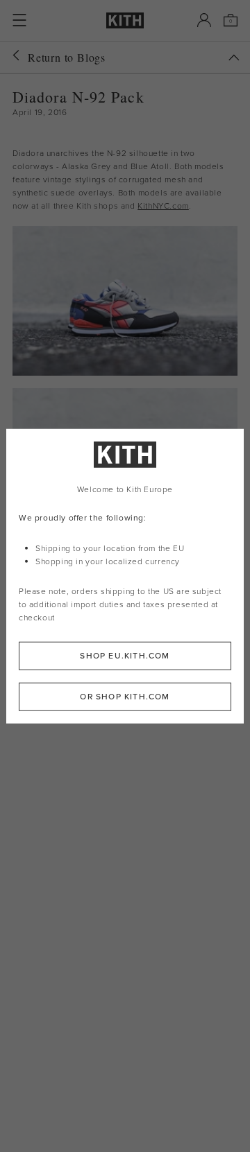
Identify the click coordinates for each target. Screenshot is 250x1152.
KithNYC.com (163, 206)
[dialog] (125, 576)
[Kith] (125, 20)
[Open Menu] (19, 20)
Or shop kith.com (124, 696)
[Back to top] (234, 57)
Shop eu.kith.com (124, 655)
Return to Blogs (67, 57)
